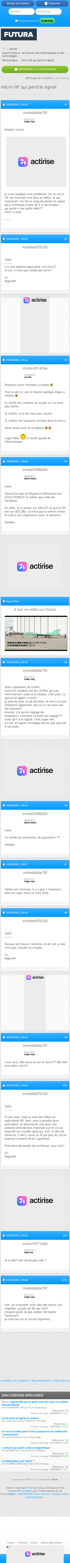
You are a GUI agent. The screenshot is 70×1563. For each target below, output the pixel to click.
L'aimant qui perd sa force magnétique (26, 1447)
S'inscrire (52, 3)
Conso (34, 1542)
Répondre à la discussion (35, 69)
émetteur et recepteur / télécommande (25, 1380)
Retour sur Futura (18, 3)
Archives (22, 1542)
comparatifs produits (20, 1490)
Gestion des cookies (51, 1542)
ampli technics (61, 1380)
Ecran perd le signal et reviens (20, 1418)
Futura (11, 1542)
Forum (13, 48)
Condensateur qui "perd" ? (18, 1461)
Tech (30, 1487)
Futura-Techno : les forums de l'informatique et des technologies (33, 54)
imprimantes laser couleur (34, 1494)
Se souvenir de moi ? (28, 20)
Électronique (10, 60)
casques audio (60, 1494)
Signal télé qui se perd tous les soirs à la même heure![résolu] (35, 1403)
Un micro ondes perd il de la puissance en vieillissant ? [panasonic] (34, 1433)
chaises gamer (34, 1497)
